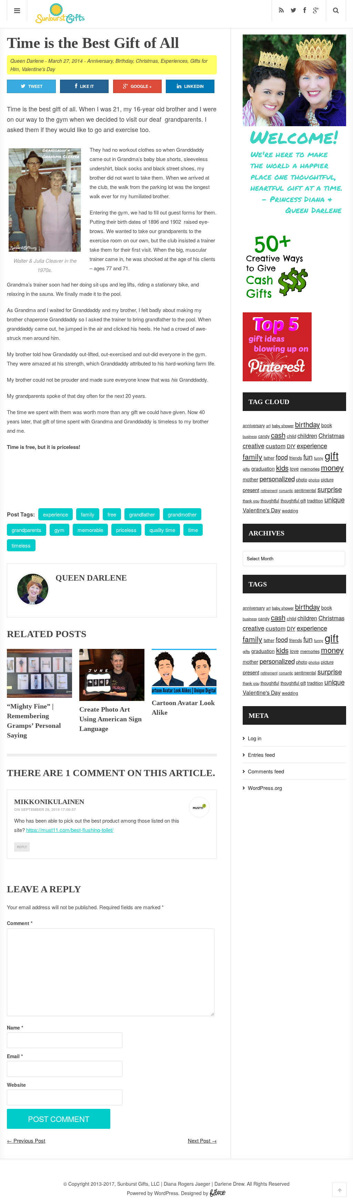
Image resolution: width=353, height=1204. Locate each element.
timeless (21, 545)
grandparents (26, 529)
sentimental (305, 490)
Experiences (174, 60)
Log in (254, 738)
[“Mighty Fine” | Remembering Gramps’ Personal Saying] (39, 673)
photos (314, 479)
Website (16, 1084)
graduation (263, 468)
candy (264, 436)
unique (334, 499)
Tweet (35, 86)
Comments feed (266, 771)
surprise (329, 489)
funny (318, 458)
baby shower (283, 425)
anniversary (254, 425)
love (294, 468)
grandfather (142, 514)
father (269, 458)
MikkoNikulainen (49, 801)
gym (59, 529)
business (250, 436)
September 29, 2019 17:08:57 (48, 809)
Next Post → (202, 1140)
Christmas (147, 60)
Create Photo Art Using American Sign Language (110, 718)
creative (253, 445)
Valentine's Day (38, 69)
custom (275, 445)
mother (250, 479)
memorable (90, 529)
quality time (162, 529)
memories (310, 468)
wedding (290, 510)
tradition (315, 500)
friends (295, 458)
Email (15, 1056)
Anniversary (100, 60)
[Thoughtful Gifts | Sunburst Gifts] (60, 21)
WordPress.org (265, 787)
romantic (286, 490)
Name (15, 1027)
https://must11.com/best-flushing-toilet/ (69, 829)
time (193, 529)
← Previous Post (26, 1140)
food (282, 456)
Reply (22, 847)
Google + (141, 86)
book (326, 425)
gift (332, 455)
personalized (277, 478)
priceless (126, 529)
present (251, 489)
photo (301, 479)
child (291, 436)
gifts (246, 469)
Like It (87, 86)
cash (278, 435)
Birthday (124, 60)
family (87, 514)
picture (327, 479)
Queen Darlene (27, 60)
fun (308, 457)
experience (55, 514)
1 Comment (95, 772)
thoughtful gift (293, 501)
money (332, 467)
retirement (269, 490)
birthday (307, 424)
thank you (251, 500)
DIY (291, 446)
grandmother (182, 514)
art (268, 425)
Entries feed (261, 754)
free (112, 514)
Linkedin (194, 86)
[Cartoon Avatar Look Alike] (184, 671)
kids (282, 467)
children (307, 435)
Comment (19, 923)
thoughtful (270, 501)
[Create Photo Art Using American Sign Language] (111, 675)
